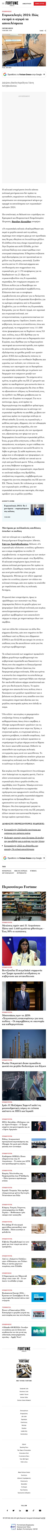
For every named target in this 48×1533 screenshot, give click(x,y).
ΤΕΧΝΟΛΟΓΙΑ (6, 1307)
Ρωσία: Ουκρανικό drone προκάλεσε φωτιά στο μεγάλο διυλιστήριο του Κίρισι (24, 1065)
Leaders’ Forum (24, 1394)
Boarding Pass (24, 1447)
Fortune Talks (24, 1397)
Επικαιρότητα (24, 1410)
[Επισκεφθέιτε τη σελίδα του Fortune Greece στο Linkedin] (20, 1511)
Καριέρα (24, 1428)
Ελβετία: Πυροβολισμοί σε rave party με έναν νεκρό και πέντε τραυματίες (15, 1244)
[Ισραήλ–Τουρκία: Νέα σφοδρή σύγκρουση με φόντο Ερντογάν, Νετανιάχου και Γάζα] (39, 1194)
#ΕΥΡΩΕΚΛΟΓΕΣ (22, 873)
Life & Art (24, 1416)
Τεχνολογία (24, 1419)
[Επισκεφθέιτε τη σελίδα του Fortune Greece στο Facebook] (7, 1511)
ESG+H (24, 1444)
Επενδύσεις (24, 1422)
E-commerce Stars (24, 1456)
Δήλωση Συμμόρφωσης (24, 1478)
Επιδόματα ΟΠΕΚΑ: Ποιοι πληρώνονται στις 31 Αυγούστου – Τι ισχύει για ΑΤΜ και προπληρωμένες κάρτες (16, 1160)
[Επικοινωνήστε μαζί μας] (40, 1511)
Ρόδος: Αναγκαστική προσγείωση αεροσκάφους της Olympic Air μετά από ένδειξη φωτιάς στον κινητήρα (15, 1143)
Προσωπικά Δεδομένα (24, 1493)
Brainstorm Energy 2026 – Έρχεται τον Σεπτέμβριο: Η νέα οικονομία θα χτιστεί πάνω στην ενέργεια (15, 1297)
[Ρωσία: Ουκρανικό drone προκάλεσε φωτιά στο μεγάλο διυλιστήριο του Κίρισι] (24, 1043)
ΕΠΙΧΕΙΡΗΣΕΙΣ (7, 11)
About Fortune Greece (24, 1472)
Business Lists (24, 1391)
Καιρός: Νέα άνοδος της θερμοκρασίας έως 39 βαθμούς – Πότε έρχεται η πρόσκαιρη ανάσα (15, 1177)
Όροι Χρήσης (24, 1490)
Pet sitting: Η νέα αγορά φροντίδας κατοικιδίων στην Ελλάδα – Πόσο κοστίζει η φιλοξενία (14, 1228)
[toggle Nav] (3, 4)
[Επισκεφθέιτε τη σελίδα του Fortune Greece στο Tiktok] (33, 1511)
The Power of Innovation (24, 1450)
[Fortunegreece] (12, 5)
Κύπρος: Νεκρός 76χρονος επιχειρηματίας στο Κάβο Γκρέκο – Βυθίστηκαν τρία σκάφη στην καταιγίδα (13, 1211)
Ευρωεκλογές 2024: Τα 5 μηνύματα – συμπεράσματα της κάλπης (16, 508)
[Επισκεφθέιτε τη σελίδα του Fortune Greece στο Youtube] (27, 1511)
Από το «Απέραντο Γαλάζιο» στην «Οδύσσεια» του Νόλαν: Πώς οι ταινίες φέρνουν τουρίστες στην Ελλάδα (14, 1263)
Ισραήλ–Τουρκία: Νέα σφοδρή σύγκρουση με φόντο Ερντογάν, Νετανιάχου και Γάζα (15, 1193)
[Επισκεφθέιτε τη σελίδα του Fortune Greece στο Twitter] (13, 1511)
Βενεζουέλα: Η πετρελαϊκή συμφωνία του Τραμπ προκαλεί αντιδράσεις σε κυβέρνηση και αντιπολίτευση (22, 973)
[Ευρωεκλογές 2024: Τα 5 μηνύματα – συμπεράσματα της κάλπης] (37, 509)
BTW (43, 1518)
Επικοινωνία (24, 1481)
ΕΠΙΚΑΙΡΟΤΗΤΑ (7, 922)
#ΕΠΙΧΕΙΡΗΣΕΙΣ (7, 871)
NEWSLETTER (39, 4)
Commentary (24, 1434)
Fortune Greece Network (24, 1400)
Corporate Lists (24, 1388)
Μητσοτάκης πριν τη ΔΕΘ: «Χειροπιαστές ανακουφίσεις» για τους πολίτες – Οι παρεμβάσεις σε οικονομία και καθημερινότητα (23, 1020)
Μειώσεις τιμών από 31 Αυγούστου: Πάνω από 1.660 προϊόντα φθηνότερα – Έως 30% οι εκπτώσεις (23, 928)
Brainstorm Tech (24, 1453)
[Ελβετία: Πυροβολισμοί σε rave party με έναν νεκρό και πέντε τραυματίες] (39, 1246)
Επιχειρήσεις (24, 1413)
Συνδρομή (24, 1487)
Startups (24, 1425)
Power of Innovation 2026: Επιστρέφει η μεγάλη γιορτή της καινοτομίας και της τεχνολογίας (16, 1312)
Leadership (24, 1431)
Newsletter (24, 1484)
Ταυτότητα (24, 1475)
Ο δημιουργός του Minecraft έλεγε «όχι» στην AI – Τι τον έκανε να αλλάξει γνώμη (14, 1278)
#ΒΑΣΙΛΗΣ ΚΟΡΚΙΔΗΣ (21, 871)
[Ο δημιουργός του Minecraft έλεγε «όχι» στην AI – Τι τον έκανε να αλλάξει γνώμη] (39, 1280)
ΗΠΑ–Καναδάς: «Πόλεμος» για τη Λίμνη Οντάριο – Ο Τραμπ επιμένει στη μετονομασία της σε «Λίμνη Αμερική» (16, 1126)
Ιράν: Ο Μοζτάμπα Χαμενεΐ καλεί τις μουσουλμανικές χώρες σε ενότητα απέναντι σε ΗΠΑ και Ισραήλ (21, 1108)
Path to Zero (24, 1462)
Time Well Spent (24, 1459)
